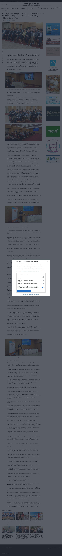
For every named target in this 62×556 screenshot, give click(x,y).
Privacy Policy (36, 294)
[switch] (43, 277)
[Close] (48, 262)
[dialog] (31, 278)
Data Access (31, 294)
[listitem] (31, 274)
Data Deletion (25, 294)
